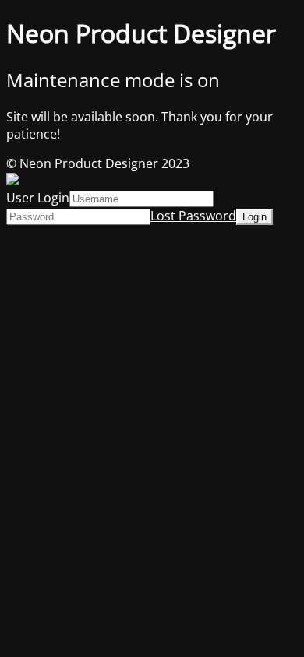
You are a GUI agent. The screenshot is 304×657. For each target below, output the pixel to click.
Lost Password (193, 215)
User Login (37, 197)
